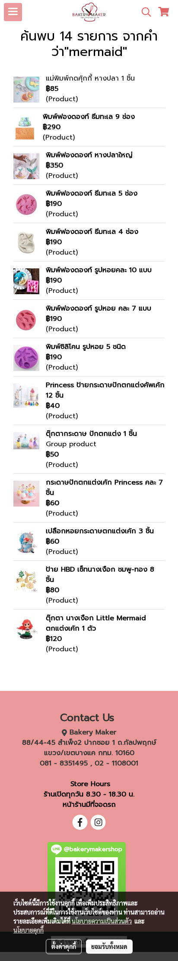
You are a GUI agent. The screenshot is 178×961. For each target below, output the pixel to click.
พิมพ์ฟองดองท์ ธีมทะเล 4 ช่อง (92, 232)
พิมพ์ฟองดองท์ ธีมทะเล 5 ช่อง (91, 193)
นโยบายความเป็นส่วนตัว (102, 921)
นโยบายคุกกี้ (28, 930)
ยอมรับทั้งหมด (109, 946)
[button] (143, 12)
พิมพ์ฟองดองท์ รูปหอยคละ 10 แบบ (99, 270)
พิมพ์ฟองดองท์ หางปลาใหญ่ (89, 155)
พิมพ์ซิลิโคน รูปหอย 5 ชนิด (86, 347)
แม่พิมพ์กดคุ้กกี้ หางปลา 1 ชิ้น (90, 78)
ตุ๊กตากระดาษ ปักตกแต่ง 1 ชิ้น (91, 434)
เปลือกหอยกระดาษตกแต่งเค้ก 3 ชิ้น (100, 531)
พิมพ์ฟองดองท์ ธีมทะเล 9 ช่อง (89, 117)
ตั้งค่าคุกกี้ (63, 946)
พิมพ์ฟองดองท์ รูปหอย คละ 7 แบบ (98, 308)
